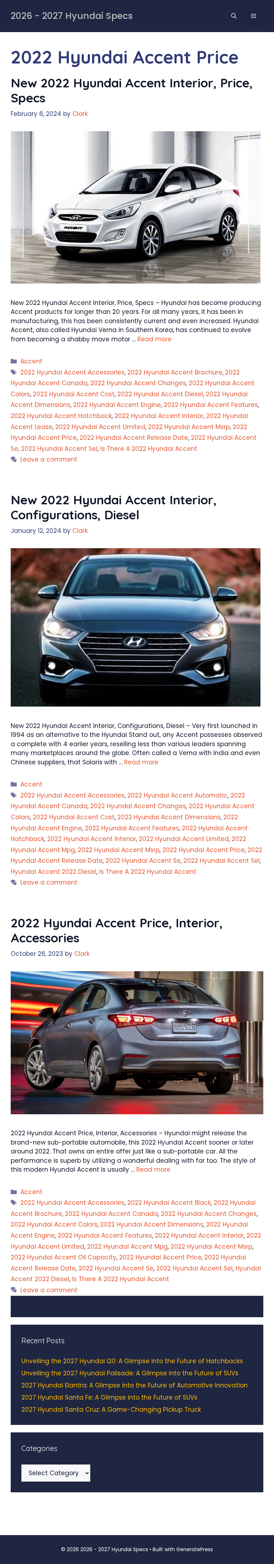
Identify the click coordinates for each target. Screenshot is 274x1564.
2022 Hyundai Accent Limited (100, 427)
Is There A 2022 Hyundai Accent (148, 448)
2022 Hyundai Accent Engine (117, 405)
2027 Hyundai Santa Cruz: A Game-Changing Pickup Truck (111, 1409)
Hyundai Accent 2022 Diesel (53, 871)
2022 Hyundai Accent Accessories (72, 372)
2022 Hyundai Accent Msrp (189, 427)
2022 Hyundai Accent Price (203, 850)
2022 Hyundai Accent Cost (74, 394)
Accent (31, 361)
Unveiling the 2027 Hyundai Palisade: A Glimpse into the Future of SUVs (129, 1373)
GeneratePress (194, 1549)
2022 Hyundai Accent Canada (111, 1213)
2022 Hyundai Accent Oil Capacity (63, 1257)
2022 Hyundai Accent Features (211, 405)
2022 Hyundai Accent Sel (59, 448)
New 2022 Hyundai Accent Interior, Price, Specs (132, 90)
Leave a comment (48, 459)
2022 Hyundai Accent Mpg (127, 1246)
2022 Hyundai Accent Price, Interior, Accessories (117, 930)
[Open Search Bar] (234, 16)
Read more (154, 339)
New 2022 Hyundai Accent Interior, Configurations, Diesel (114, 507)
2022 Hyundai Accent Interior (159, 416)
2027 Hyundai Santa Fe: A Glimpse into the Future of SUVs (109, 1397)
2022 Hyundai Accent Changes (138, 383)
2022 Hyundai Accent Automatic (177, 795)
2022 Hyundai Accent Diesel (160, 394)
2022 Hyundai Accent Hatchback (61, 416)
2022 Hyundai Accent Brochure (174, 372)
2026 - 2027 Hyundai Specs (72, 16)
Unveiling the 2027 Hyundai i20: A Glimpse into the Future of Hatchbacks (132, 1361)
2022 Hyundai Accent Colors (54, 1224)
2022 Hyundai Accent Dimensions (168, 817)
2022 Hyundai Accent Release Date (134, 437)
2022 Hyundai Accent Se (143, 860)
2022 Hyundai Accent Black (169, 1202)
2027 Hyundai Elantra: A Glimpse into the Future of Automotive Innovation (134, 1385)
